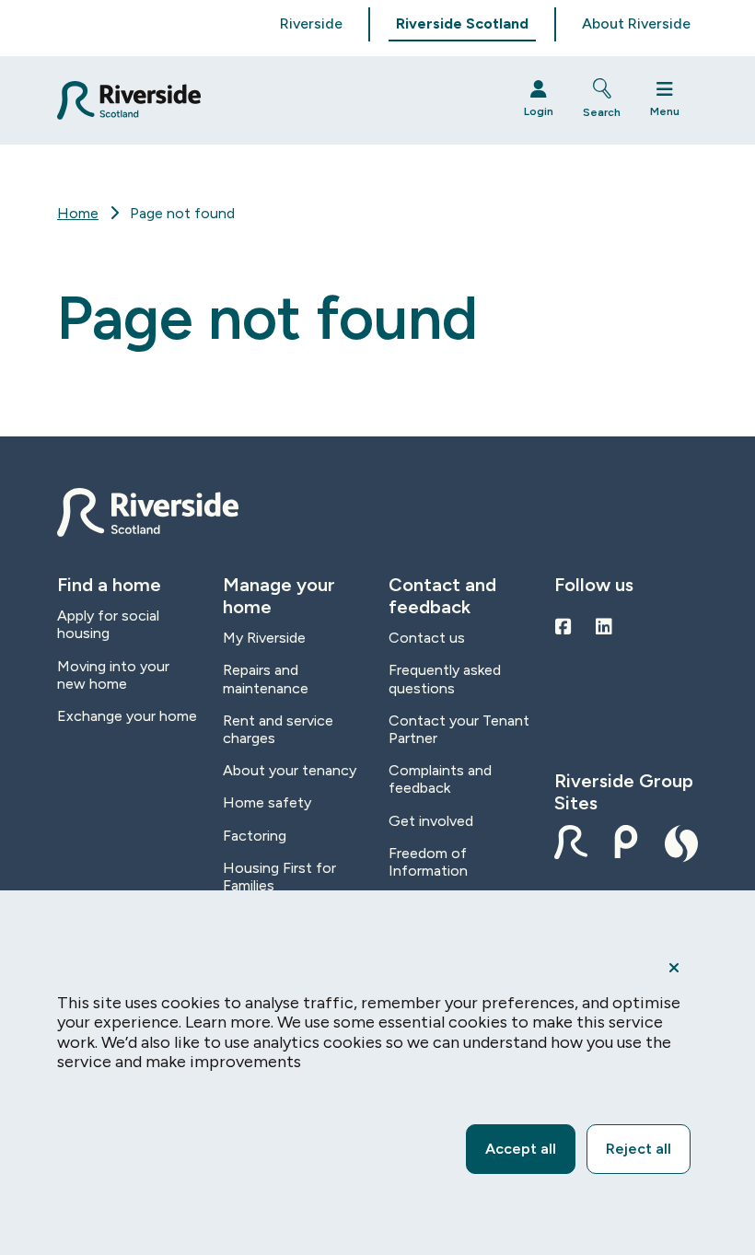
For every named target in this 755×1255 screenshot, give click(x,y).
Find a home (109, 585)
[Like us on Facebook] (563, 627)
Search (602, 112)
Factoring (254, 835)
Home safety (267, 802)
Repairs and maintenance (265, 678)
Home (78, 213)
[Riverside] (274, 100)
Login (538, 111)
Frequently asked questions (445, 678)
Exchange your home (127, 716)
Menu (665, 111)
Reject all (638, 1148)
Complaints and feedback (440, 778)
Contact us (427, 637)
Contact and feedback (442, 596)
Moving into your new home (113, 674)
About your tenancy (289, 770)
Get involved (431, 821)
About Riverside (636, 23)
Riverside (311, 23)
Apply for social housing (108, 624)
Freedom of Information (428, 861)
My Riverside (264, 637)
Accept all (520, 1148)
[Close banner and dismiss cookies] (674, 967)
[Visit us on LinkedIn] (604, 627)
